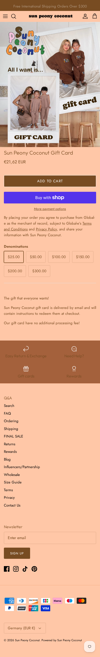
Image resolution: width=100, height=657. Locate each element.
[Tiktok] (25, 569)
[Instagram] (16, 569)
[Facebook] (6, 569)
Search (9, 405)
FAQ (7, 413)
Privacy (9, 497)
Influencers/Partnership (22, 467)
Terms (8, 490)
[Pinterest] (34, 569)
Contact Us (12, 505)
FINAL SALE (13, 436)
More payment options (50, 209)
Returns (9, 444)
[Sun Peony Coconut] (50, 16)
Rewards (10, 451)
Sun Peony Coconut (27, 640)
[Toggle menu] (5, 16)
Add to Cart (50, 181)
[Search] (16, 16)
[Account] (84, 16)
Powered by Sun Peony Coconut (62, 640)
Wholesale (12, 474)
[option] (50, 84)
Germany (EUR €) (21, 628)
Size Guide (13, 482)
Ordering (11, 421)
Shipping (11, 428)
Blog (7, 459)
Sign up (17, 553)
